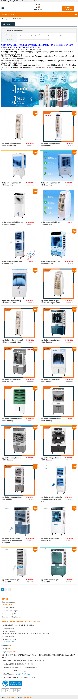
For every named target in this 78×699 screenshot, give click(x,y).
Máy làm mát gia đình (24, 35)
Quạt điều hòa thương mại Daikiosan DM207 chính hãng (12, 498)
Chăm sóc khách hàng (8, 602)
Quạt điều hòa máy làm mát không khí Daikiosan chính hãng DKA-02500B (12, 341)
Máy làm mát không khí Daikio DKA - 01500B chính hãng (51, 223)
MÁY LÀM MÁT (17, 19)
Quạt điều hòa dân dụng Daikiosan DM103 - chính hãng (50, 341)
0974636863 (10, 697)
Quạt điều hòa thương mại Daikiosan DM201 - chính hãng (12, 420)
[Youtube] (19, 690)
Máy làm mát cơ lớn (39, 35)
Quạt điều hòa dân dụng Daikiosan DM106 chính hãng (50, 145)
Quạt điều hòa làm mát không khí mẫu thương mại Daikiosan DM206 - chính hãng (51, 499)
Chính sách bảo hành (8, 608)
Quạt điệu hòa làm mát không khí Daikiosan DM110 (50, 539)
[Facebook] (3, 690)
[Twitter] (7, 690)
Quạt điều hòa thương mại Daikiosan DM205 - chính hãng (51, 459)
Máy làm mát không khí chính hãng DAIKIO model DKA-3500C (11, 302)
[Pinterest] (15, 690)
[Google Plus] (11, 690)
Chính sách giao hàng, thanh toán (11, 617)
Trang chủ (6, 19)
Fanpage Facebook (11, 641)
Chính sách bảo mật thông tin (10, 614)
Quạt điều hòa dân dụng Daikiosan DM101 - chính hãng (11, 459)
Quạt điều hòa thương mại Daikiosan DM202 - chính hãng (51, 420)
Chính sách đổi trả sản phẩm (10, 611)
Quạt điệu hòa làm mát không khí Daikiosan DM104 (11, 581)
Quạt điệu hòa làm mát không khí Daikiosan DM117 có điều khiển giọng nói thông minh (12, 540)
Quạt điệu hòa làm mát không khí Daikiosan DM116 (50, 581)
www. (17, 674)
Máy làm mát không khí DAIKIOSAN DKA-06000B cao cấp (50, 262)
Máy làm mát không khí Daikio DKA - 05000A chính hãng (12, 184)
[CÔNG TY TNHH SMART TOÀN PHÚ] (38, 7)
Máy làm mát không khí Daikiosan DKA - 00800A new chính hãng (12, 223)
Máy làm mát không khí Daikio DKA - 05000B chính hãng (51, 184)
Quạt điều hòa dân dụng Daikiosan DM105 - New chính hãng (11, 145)
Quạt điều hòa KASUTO (54, 35)
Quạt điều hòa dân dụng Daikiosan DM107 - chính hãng (50, 380)
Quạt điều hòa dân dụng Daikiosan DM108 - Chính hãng (11, 380)
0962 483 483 (27, 697)
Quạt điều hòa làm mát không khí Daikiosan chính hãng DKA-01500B (50, 302)
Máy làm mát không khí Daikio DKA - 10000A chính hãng (12, 262)
